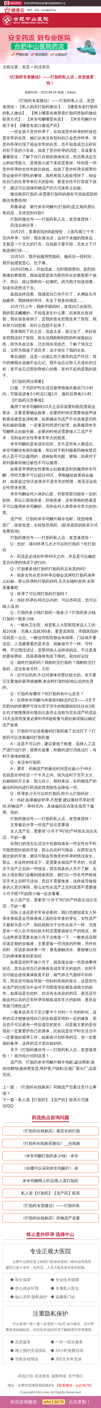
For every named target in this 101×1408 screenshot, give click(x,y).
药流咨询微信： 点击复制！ (50, 1401)
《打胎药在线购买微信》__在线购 (50, 1143)
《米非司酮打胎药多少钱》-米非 (50, 1156)
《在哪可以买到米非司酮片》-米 (50, 1168)
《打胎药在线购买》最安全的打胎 (50, 1131)
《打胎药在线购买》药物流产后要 (50, 1218)
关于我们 (75, 1376)
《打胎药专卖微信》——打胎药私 (50, 1206)
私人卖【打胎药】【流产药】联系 (50, 1193)
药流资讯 (42, 67)
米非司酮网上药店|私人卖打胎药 (50, 1181)
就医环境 (58, 1376)
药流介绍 (25, 1376)
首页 (26, 67)
